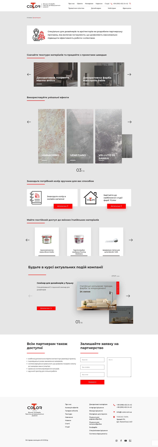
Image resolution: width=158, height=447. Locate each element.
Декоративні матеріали (98, 404)
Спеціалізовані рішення (98, 430)
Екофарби (93, 427)
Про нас (71, 3)
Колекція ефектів (71, 407)
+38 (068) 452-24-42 (124, 405)
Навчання (69, 417)
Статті (67, 424)
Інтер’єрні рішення (96, 407)
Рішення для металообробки (95, 423)
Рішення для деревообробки (95, 418)
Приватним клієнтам (76, 8)
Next (129, 73)
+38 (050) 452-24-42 (124, 407)
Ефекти (80, 3)
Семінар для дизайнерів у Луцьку (55, 283)
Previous (29, 73)
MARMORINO (50, 155)
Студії (107, 3)
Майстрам (112, 8)
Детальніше (62, 206)
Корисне (99, 3)
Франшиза (127, 8)
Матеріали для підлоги (98, 414)
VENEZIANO (78, 155)
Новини (68, 420)
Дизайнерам (96, 8)
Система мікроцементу (98, 434)
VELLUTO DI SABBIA (107, 157)
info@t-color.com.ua (124, 412)
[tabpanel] (76, 299)
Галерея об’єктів (71, 411)
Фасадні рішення (96, 411)
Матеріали (89, 3)
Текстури (68, 414)
